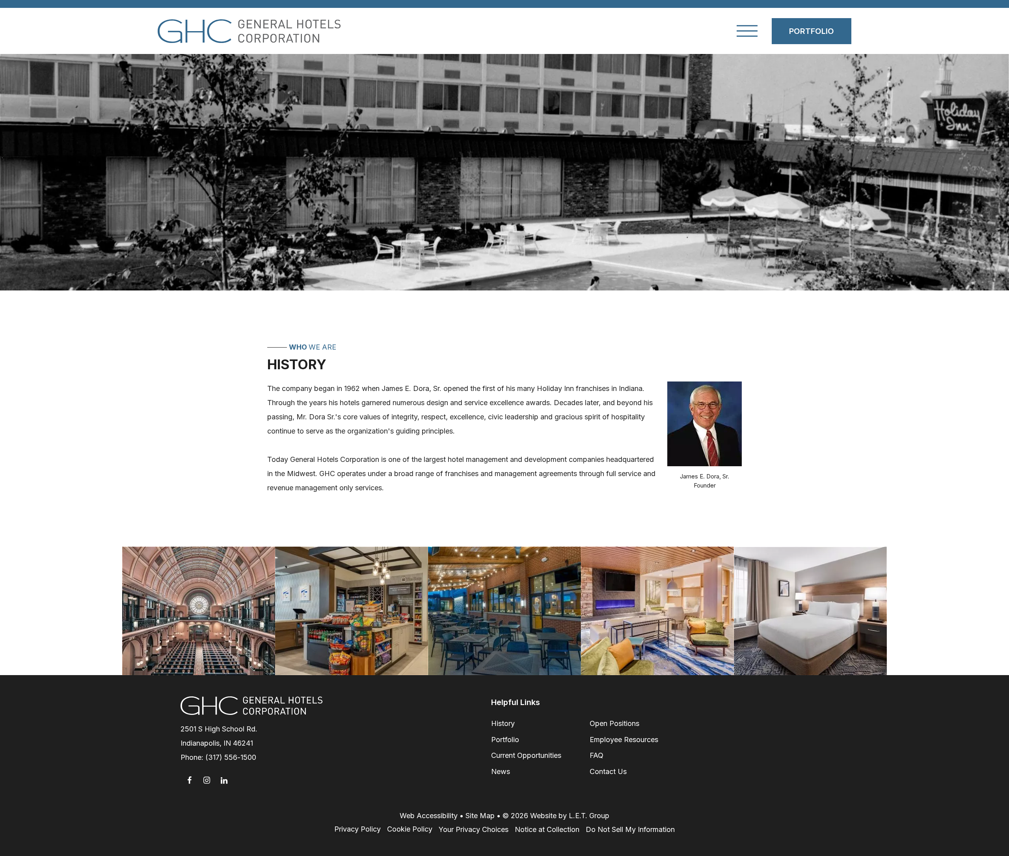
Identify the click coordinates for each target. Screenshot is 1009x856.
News (500, 771)
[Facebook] (189, 780)
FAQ (596, 755)
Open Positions (614, 723)
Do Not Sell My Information (630, 829)
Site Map (480, 815)
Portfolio (811, 31)
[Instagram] (206, 780)
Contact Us (608, 771)
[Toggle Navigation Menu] (747, 31)
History (503, 723)
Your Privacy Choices (473, 829)
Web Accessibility (429, 815)
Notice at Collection (547, 829)
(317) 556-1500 (230, 757)
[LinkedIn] (224, 780)
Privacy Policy (357, 829)
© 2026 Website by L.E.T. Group (556, 815)
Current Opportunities (526, 755)
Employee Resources (624, 739)
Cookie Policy (409, 829)
